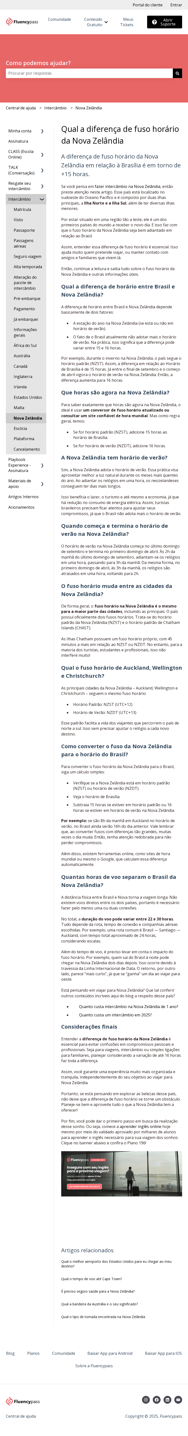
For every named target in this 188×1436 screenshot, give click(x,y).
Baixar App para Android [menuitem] (109, 1353)
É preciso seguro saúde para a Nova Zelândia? (98, 1291)
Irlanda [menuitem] (20, 387)
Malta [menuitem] (19, 407)
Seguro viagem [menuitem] (27, 256)
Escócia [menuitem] (20, 428)
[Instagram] (146, 1400)
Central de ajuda (21, 108)
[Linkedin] (167, 1400)
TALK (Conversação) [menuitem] (21, 170)
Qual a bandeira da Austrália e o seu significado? (99, 1304)
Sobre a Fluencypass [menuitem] (94, 1365)
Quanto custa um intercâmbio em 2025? (115, 1015)
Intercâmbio (55, 108)
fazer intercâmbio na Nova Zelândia (127, 186)
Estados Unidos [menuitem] (28, 397)
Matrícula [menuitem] (22, 209)
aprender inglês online (140, 1126)
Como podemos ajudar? (38, 63)
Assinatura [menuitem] (18, 141)
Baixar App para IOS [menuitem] (163, 1353)
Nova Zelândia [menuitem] (28, 418)
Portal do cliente (148, 5)
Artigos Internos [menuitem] (23, 496)
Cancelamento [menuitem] (27, 449)
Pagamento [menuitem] (24, 308)
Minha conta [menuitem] (19, 131)
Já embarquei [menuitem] (26, 319)
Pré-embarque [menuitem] (27, 298)
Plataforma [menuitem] (24, 438)
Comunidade (59, 19)
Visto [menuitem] (18, 219)
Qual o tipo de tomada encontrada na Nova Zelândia (103, 1316)
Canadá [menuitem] (20, 366)
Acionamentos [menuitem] (21, 507)
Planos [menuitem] (33, 1353)
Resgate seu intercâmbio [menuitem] (19, 186)
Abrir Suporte (168, 22)
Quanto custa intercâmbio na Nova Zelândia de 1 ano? (128, 1006)
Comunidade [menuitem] (63, 1353)
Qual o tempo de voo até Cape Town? (91, 1278)
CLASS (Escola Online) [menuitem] (21, 154)
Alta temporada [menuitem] (28, 266)
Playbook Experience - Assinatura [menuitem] (19, 465)
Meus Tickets (126, 22)
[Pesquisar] (177, 73)
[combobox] (89, 73)
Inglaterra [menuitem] (23, 376)
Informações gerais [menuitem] (25, 332)
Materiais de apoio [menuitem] (19, 483)
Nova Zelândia (88, 108)
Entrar (176, 5)
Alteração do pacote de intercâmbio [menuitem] (25, 283)
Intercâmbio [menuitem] (19, 199)
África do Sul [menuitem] (25, 345)
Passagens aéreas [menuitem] (24, 243)
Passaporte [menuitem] (24, 230)
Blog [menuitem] (10, 1353)
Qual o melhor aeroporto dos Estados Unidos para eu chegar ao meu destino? (116, 1264)
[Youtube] (178, 1400)
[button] (42, 131)
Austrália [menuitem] (22, 355)
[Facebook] (157, 1400)
